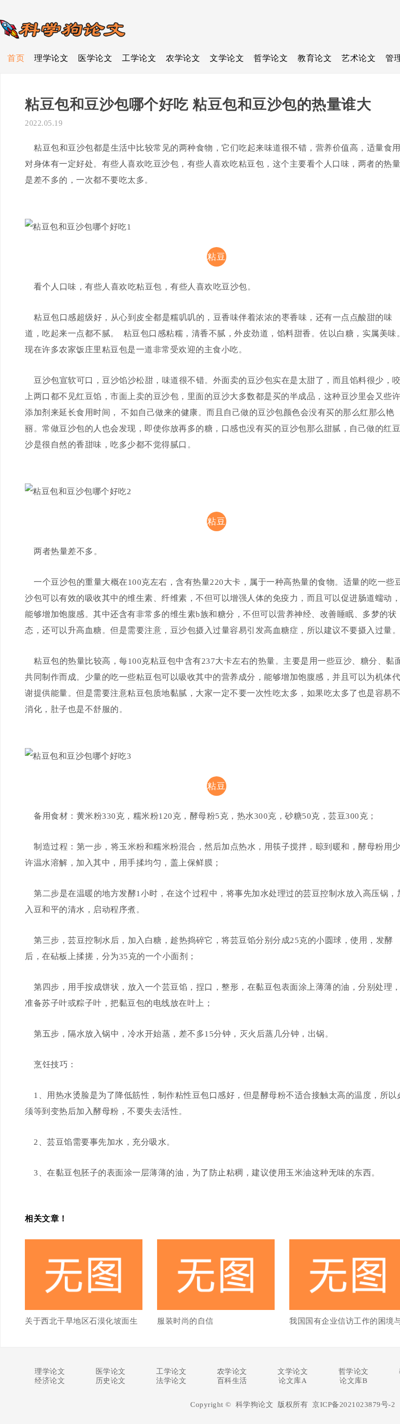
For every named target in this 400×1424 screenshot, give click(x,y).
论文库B (353, 1381)
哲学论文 (271, 58)
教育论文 (315, 58)
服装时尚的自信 (185, 1321)
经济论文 (50, 1381)
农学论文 (183, 58)
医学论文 (95, 58)
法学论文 (171, 1381)
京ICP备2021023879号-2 (353, 1404)
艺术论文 (358, 58)
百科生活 (232, 1381)
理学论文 (51, 58)
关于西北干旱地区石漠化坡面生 (81, 1321)
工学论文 (139, 58)
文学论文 (227, 58)
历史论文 (111, 1381)
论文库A (293, 1381)
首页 (15, 58)
